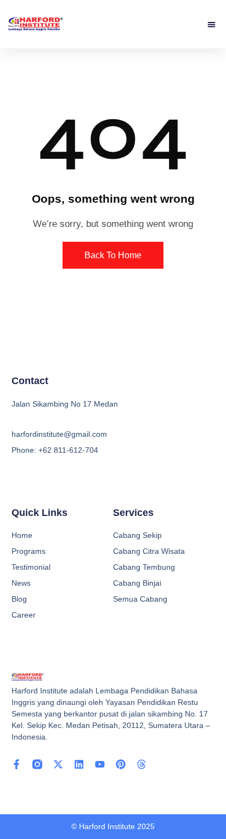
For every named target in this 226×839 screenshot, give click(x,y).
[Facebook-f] (16, 764)
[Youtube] (100, 764)
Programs (29, 551)
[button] (212, 24)
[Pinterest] (121, 764)
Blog (19, 598)
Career (24, 614)
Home (22, 535)
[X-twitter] (58, 764)
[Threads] (141, 764)
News (21, 583)
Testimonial (31, 567)
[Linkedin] (79, 764)
